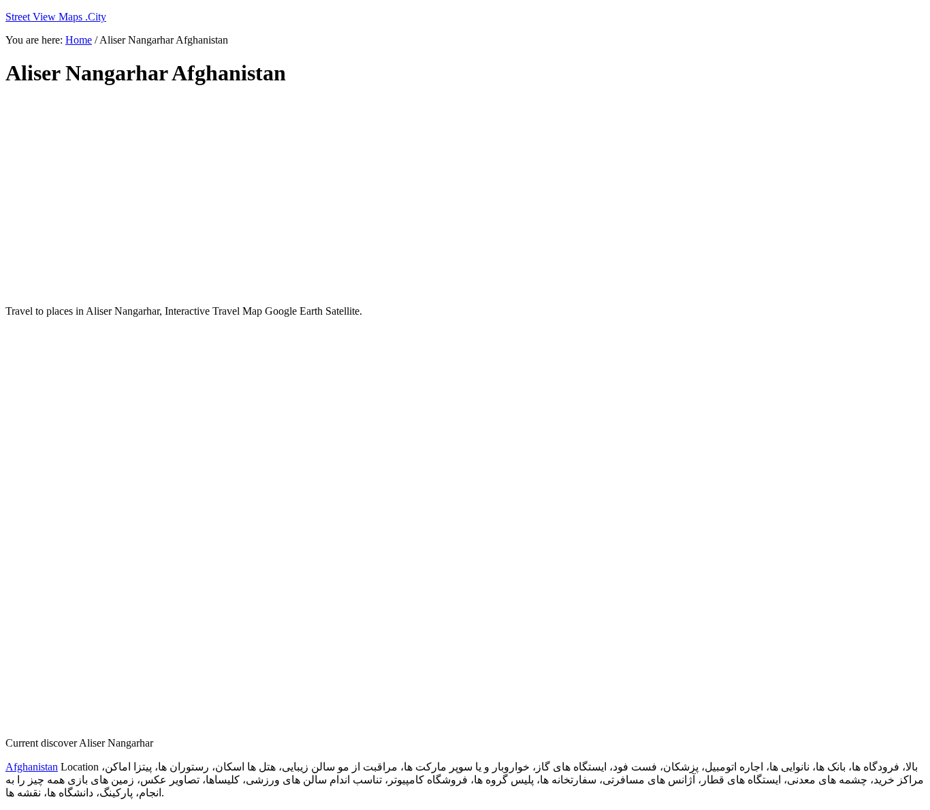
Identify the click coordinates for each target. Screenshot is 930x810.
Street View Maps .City (55, 16)
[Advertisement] (335, 196)
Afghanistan (31, 767)
